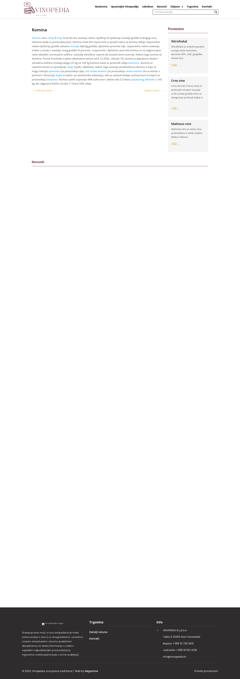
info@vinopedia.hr (174, 656)
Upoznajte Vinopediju (125, 7)
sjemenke (54, 71)
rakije (70, 67)
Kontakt (207, 7)
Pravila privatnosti (206, 671)
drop (51, 37)
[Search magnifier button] (216, 12)
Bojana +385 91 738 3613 (178, 643)
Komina (36, 37)
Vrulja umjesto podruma (51, 425)
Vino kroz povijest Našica (52, 283)
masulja (75, 46)
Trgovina (192, 7)
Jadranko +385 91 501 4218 (180, 650)
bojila (59, 75)
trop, (60, 37)
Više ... (175, 65)
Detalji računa (98, 632)
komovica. (134, 62)
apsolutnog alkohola (143, 79)
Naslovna (101, 7)
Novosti (162, 7)
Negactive (91, 671)
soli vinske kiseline (96, 71)
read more (39, 299)
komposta (51, 79)
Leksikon (147, 7)
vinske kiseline (134, 71)
